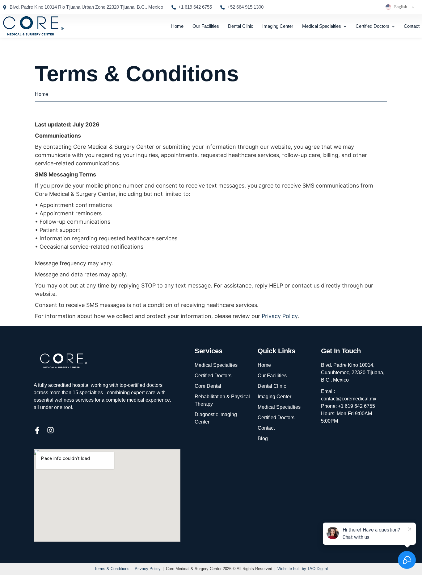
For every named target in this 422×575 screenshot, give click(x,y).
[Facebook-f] (37, 430)
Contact (412, 26)
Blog (263, 438)
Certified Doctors (373, 26)
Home (177, 26)
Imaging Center (277, 26)
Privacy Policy (280, 316)
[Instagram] (50, 430)
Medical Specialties (321, 26)
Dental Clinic (240, 26)
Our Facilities (205, 26)
